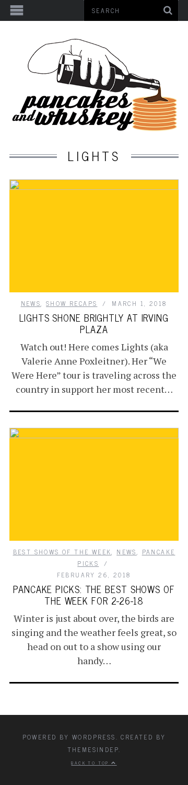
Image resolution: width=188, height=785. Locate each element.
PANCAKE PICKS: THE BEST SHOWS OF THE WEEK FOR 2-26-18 (94, 594)
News (31, 303)
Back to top (91, 762)
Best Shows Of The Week (62, 552)
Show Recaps (71, 303)
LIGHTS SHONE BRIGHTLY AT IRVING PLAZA (94, 323)
